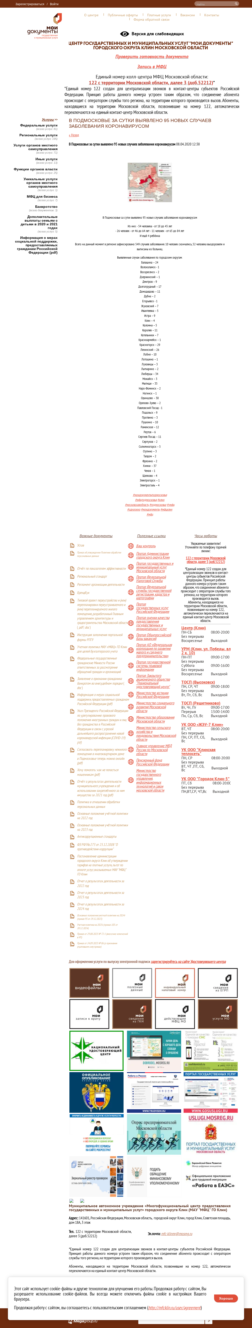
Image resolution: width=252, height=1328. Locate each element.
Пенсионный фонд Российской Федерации (152, 762)
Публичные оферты (123, 15)
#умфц (170, 505)
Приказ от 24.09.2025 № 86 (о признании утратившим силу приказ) (97, 944)
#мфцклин (166, 510)
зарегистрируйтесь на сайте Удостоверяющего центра (188, 961)
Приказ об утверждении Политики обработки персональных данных (99, 554)
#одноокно (133, 510)
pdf (81, 627)
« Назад (74, 135)
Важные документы (95, 535)
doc (87, 627)
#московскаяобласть (137, 505)
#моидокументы (150, 510)
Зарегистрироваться (30, 4)
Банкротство (46, 207)
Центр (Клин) (193, 628)
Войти (54, 4)
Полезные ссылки (151, 535)
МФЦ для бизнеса (42, 196)
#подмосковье (157, 505)
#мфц (150, 515)
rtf (79, 743)
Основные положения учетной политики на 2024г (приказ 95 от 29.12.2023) (101, 917)
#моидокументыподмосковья (150, 495)
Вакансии (187, 15)
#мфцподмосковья (146, 500)
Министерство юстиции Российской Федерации (152, 695)
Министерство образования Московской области (155, 719)
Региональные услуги (38, 135)
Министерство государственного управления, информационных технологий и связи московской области (150, 780)
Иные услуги (46, 159)
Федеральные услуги (39, 125)
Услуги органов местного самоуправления (36, 147)
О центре (91, 15)
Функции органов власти (36, 169)
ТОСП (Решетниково (200, 703)
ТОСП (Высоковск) (198, 682)
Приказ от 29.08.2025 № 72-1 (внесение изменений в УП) (102, 935)
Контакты (211, 15)
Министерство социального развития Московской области (155, 706)
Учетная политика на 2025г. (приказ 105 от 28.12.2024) (97, 926)
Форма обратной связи (152, 19)
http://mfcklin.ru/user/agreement (174, 1307)
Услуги (48, 120)
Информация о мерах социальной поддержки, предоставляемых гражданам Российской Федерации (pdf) (36, 245)
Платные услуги (159, 15)
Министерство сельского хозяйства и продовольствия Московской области (156, 733)
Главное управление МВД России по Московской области (154, 749)
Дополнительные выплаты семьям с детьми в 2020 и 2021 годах (39, 222)
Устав (80, 545)
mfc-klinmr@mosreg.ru (176, 1233)
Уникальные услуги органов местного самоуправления (41, 182)
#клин (161, 500)
